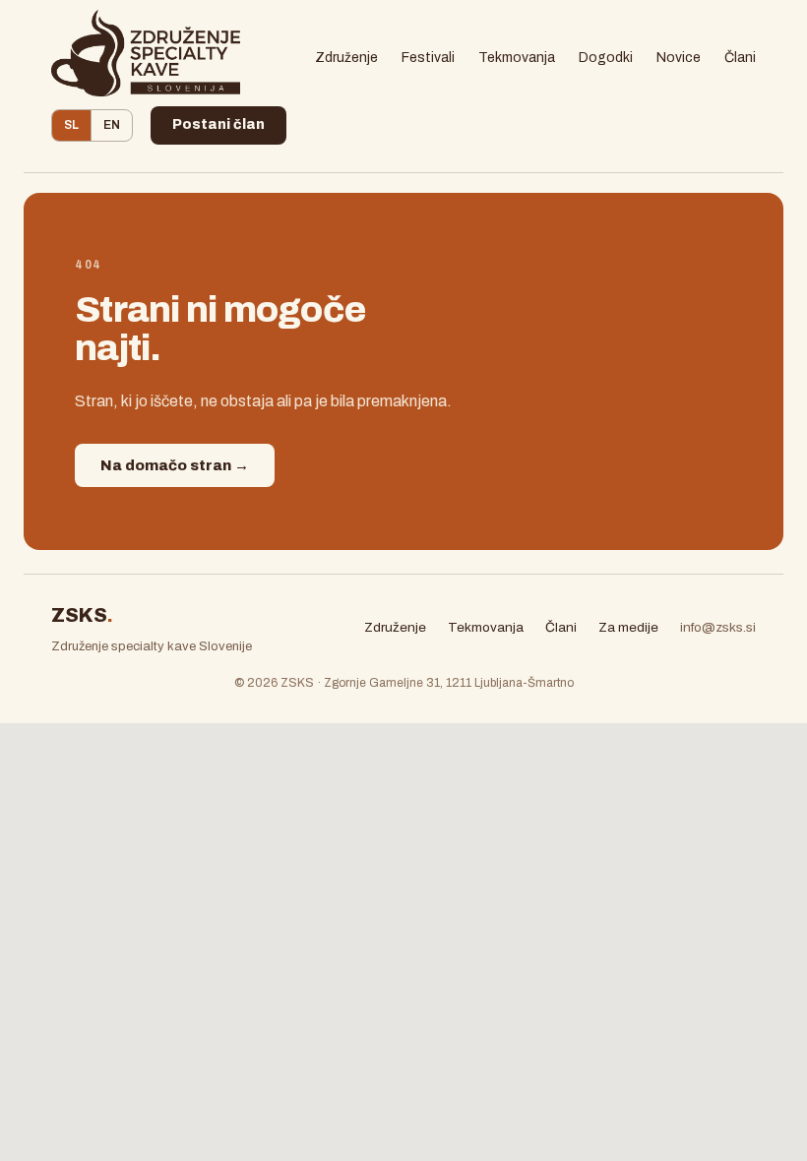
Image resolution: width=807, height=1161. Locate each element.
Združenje (346, 57)
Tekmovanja (516, 57)
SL (71, 125)
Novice (678, 57)
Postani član (218, 124)
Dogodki (606, 57)
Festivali (428, 57)
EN (111, 125)
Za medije (628, 627)
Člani (740, 57)
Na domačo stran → (174, 465)
